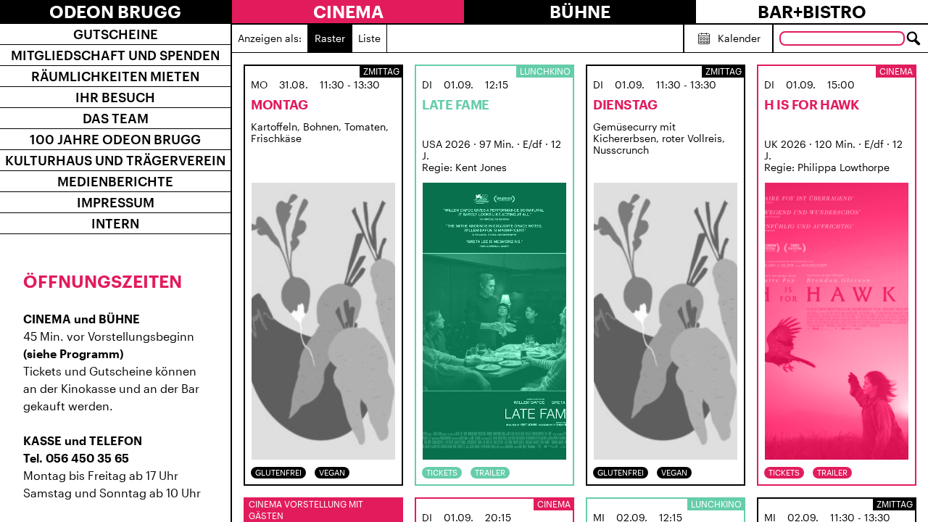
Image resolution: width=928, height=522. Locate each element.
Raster (330, 38)
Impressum (115, 202)
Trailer (490, 472)
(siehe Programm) (73, 353)
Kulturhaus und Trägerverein (115, 160)
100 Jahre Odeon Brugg (115, 139)
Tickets (441, 472)
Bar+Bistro (812, 11)
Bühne (580, 11)
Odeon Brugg (115, 11)
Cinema (348, 11)
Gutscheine (115, 34)
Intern (115, 223)
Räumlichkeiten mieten (115, 76)
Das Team (116, 118)
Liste (369, 38)
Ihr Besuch (115, 97)
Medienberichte (115, 181)
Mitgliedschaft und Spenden (115, 55)
